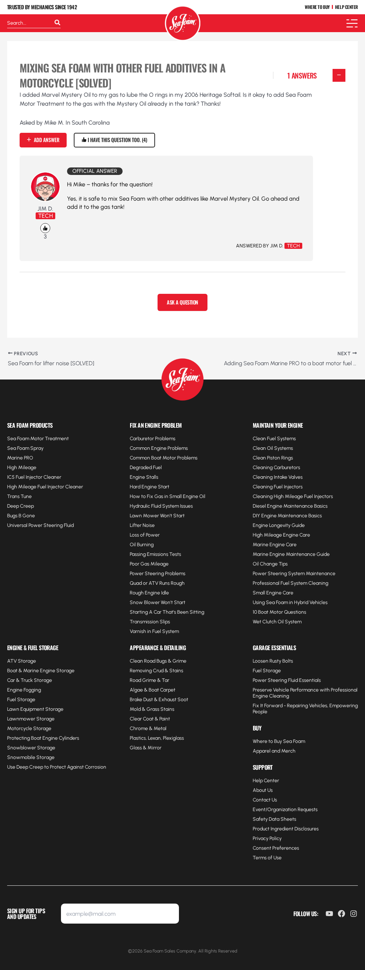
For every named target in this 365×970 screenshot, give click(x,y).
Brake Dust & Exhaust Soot (159, 700)
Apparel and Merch (274, 751)
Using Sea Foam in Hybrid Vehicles (290, 602)
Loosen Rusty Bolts (273, 661)
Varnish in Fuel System (154, 631)
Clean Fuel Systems (274, 439)
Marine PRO (20, 458)
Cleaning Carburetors (276, 467)
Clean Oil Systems (273, 448)
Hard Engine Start (149, 487)
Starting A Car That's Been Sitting (167, 612)
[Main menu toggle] (352, 23)
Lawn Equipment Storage (35, 709)
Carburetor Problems (152, 439)
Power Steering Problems (157, 574)
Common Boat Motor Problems (163, 458)
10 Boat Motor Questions (279, 612)
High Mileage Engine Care (281, 535)
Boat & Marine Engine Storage (40, 671)
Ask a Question (182, 302)
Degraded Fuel (146, 467)
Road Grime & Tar (149, 680)
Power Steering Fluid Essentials (287, 680)
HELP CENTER (346, 7)
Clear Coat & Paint (150, 719)
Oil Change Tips (270, 564)
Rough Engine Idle (149, 593)
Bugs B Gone (21, 516)
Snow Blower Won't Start (157, 602)
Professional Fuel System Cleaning (290, 583)
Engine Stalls (144, 477)
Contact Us (265, 800)
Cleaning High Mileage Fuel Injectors (293, 496)
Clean (260, 458)
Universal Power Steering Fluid (40, 525)
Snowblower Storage (31, 748)
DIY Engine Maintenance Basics (287, 516)
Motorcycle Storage (29, 728)
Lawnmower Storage (31, 719)
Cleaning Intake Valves (278, 477)
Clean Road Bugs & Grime (158, 661)
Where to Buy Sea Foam (279, 741)
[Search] (57, 23)
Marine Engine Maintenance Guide (291, 554)
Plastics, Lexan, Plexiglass (157, 738)
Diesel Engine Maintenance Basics (290, 506)
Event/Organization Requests (285, 809)
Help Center (266, 781)
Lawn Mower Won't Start (157, 516)
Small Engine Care (273, 593)
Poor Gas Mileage (149, 564)
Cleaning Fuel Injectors (278, 487)
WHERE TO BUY (317, 7)
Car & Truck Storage (29, 680)
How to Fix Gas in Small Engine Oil (167, 496)
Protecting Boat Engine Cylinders (43, 738)
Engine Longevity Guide (279, 525)
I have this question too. (116, 140)
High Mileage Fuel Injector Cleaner (45, 487)
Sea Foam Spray (25, 448)
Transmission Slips (150, 622)
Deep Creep (20, 506)
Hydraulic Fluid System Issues (161, 506)
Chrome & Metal (148, 728)
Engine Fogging (24, 690)
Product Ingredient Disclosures (286, 829)
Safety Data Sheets (274, 819)
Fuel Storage (21, 700)
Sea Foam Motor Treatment (38, 439)
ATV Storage (21, 661)
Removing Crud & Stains (156, 671)
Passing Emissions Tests (155, 554)
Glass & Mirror (145, 748)
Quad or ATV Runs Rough (157, 583)
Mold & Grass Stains (152, 709)
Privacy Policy (267, 838)
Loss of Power (145, 535)
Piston (273, 458)
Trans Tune (19, 496)
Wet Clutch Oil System (277, 622)
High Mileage (21, 467)
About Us (263, 790)
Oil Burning (142, 545)
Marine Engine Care (275, 545)
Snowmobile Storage (31, 757)
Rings (286, 458)
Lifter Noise (142, 525)
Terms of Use (267, 858)
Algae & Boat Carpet (152, 690)
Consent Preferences (276, 848)
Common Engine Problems (159, 448)
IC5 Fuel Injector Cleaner (34, 477)
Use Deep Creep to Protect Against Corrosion (56, 767)
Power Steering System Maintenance (294, 574)
